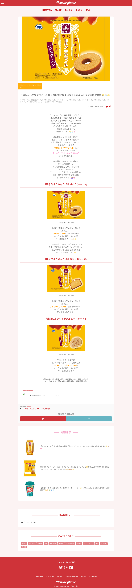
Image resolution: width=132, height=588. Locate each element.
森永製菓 (47, 409)
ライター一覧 (39, 576)
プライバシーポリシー (71, 576)
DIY (46, 543)
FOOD (79, 10)
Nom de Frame (88, 543)
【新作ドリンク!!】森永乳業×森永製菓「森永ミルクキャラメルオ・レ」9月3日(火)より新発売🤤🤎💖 (74, 447)
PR (97, 543)
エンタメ (103, 543)
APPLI (24, 543)
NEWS (87, 10)
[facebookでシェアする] (109, 106)
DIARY (40, 543)
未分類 (24, 547)
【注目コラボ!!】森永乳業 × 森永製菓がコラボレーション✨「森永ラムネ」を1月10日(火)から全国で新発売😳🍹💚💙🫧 (75, 489)
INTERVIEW (47, 10)
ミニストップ (27, 409)
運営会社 (83, 576)
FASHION (69, 10)
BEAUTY (58, 10)
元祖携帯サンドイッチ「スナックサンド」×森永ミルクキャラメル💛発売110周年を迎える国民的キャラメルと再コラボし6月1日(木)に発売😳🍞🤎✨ (75, 468)
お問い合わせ (50, 576)
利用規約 (59, 576)
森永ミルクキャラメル (37, 409)
